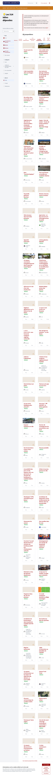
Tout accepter (46, 764)
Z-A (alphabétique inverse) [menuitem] (32, 39)
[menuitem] (8, 31)
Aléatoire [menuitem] (16, 40)
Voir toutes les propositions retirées (30, 760)
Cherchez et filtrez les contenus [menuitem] (8, 28)
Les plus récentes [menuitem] (20, 40)
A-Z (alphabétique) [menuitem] (26, 40)
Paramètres (46, 773)
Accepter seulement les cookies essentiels (46, 769)
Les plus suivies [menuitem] (44, 39)
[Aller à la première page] (11, 3)
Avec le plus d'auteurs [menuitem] (48, 39)
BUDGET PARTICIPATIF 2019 (9, 8)
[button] (5, 36)
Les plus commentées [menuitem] (39, 40)
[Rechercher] (36, 3)
